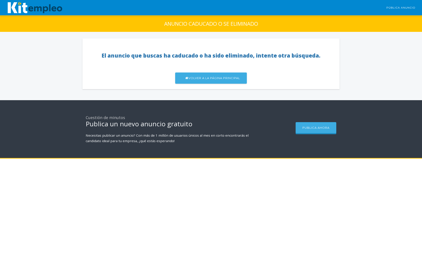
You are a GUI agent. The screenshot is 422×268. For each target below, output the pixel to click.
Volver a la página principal (214, 78)
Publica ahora (315, 127)
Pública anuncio (400, 7)
